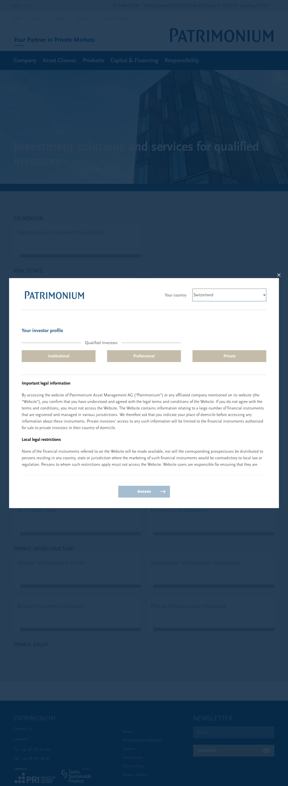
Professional (144, 356)
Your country (175, 295)
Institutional (58, 356)
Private (229, 356)
